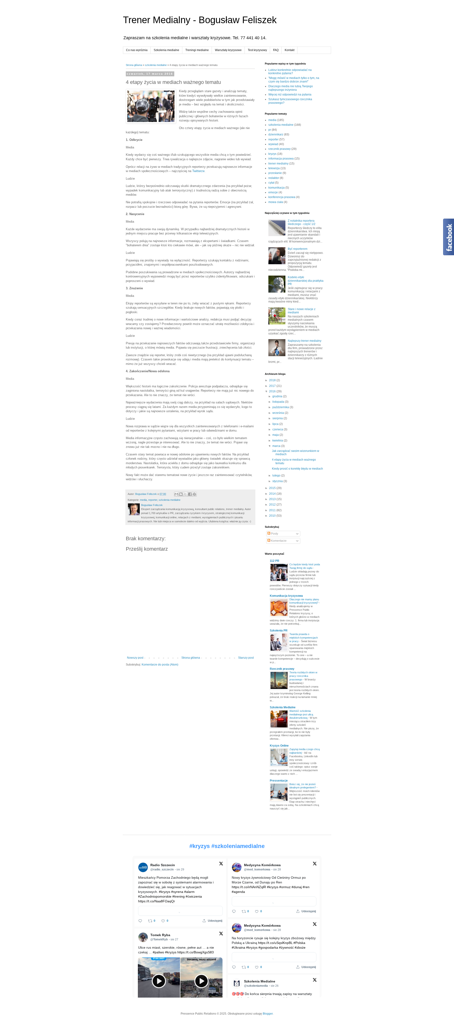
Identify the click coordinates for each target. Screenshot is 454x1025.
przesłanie (275, 173)
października (281, 407)
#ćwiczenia (194, 896)
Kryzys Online (279, 745)
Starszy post (246, 657)
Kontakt (289, 50)
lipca (275, 424)
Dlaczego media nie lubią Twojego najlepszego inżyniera (290, 88)
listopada (278, 401)
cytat (271, 182)
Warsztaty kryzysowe (228, 50)
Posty (274, 533)
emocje (273, 192)
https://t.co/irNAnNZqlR (249, 887)
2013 (272, 499)
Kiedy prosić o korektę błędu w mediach (297, 468)
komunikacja (276, 187)
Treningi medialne (197, 50)
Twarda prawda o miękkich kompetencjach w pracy (303, 638)
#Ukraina (238, 947)
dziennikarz (275, 134)
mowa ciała (275, 202)
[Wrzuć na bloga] (181, 494)
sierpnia (278, 418)
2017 (272, 386)
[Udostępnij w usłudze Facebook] (190, 494)
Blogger (268, 1013)
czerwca (278, 429)
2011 (272, 510)
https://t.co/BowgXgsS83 (195, 952)
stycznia (278, 481)
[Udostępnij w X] (185, 494)
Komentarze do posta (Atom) (160, 664)
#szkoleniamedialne (238, 846)
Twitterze (198, 171)
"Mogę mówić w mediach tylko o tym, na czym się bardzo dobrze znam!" (293, 79)
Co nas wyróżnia (137, 50)
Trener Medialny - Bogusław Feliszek (200, 20)
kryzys (272, 154)
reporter (152, 499)
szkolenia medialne (156, 65)
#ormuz (285, 887)
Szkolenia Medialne (283, 707)
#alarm (189, 892)
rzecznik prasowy (279, 149)
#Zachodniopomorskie (154, 896)
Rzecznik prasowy (282, 668)
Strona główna (134, 65)
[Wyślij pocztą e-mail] (176, 494)
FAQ (276, 50)
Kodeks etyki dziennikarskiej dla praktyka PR (305, 281)
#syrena (177, 892)
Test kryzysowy (257, 50)
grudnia (277, 396)
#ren (306, 887)
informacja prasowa (281, 158)
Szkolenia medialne (166, 50)
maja (275, 435)
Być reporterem (297, 249)
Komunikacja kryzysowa (286, 595)
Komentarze (278, 540)
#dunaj (297, 887)
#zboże (300, 947)
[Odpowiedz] (140, 921)
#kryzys (199, 846)
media (143, 499)
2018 (272, 380)
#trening (178, 896)
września (278, 413)
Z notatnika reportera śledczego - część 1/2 (301, 222)
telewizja (274, 168)
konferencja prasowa (281, 197)
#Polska (299, 943)
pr (269, 129)
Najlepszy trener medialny (304, 340)
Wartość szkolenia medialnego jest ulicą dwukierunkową (301, 714)
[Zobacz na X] (221, 864)
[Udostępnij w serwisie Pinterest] (194, 494)
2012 (272, 504)
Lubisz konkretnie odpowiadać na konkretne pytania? (290, 71)
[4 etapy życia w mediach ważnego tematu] (151, 107)
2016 (272, 391)
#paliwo (158, 952)
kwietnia (278, 440)
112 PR (274, 560)
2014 (272, 493)
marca (276, 446)
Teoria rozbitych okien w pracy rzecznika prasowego (303, 676)
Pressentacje (279, 780)
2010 (272, 515)
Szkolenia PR (279, 630)
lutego (276, 475)
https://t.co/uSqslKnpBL (275, 943)
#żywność (286, 947)
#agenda (238, 892)
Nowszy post (135, 657)
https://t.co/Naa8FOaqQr (156, 901)
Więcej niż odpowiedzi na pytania (289, 94)
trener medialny (278, 163)
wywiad (273, 144)
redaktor (273, 178)
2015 (272, 488)
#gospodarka (268, 947)
